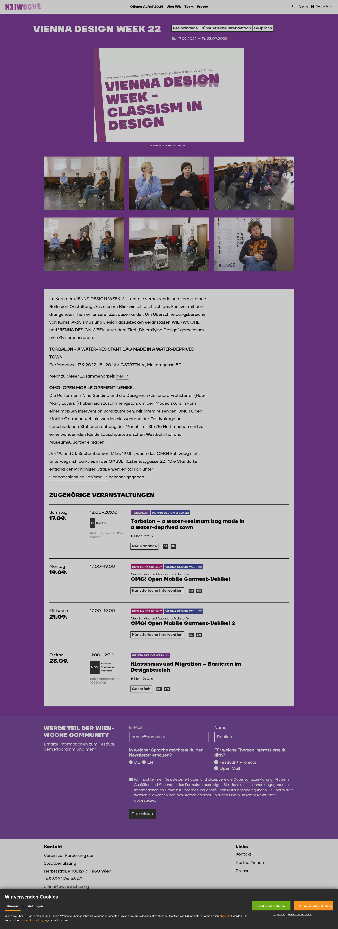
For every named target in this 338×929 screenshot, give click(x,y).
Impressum (279, 914)
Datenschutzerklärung (300, 914)
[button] (271, 905)
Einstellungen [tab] (32, 906)
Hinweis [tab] (13, 906)
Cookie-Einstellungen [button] (34, 920)
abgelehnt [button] (226, 915)
